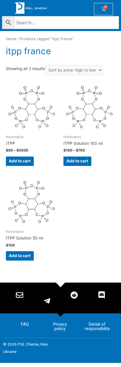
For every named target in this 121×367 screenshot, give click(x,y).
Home (11, 39)
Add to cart (20, 161)
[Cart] (103, 9)
